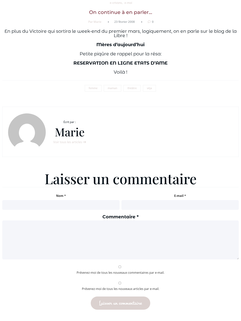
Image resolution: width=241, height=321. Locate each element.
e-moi (128, 3)
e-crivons (116, 3)
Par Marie (94, 22)
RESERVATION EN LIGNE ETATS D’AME (120, 63)
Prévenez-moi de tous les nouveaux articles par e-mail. (120, 289)
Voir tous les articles (68, 142)
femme (93, 88)
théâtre (132, 88)
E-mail (180, 196)
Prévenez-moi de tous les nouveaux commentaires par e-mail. (120, 273)
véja (149, 88)
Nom (61, 196)
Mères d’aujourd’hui (120, 44)
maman (112, 88)
